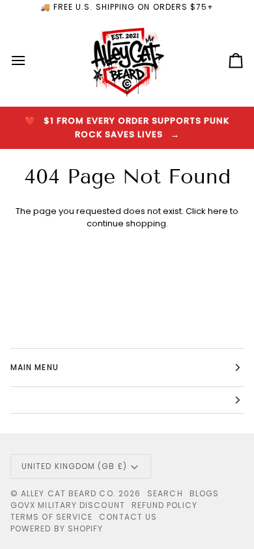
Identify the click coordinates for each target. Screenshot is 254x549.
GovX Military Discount (67, 505)
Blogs (204, 493)
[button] (127, 400)
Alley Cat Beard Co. (70, 493)
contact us (128, 516)
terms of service (51, 516)
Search (164, 493)
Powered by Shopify (56, 528)
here (218, 211)
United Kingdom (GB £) (74, 466)
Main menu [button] (34, 367)
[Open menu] (29, 61)
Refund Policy (164, 505)
